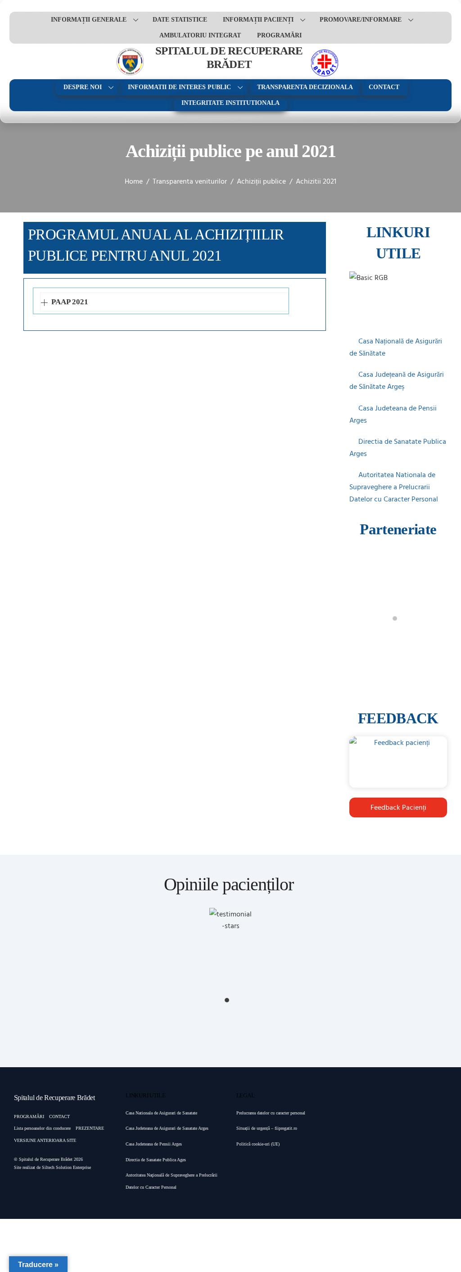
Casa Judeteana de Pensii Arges (154, 1143)
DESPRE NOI (82, 87)
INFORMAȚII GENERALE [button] (89, 19)
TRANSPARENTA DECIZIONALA (305, 87)
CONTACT (384, 87)
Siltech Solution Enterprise (66, 1167)
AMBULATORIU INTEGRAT (200, 35)
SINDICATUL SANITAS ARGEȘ (398, 646)
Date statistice (180, 19)
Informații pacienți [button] (258, 19)
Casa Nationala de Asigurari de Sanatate (161, 1112)
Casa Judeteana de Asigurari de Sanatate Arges (167, 1128)
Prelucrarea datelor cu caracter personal (270, 1112)
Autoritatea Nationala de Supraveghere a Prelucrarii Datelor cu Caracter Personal (393, 486)
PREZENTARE (90, 1128)
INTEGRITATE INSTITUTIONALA (230, 102)
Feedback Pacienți (398, 807)
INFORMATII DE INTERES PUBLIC (179, 87)
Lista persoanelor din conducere (42, 1128)
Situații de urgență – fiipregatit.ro (266, 1128)
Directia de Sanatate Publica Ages (156, 1159)
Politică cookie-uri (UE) (258, 1143)
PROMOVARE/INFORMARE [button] (361, 19)
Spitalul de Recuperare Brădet (45, 1159)
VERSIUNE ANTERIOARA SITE (45, 1140)
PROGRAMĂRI (279, 35)
